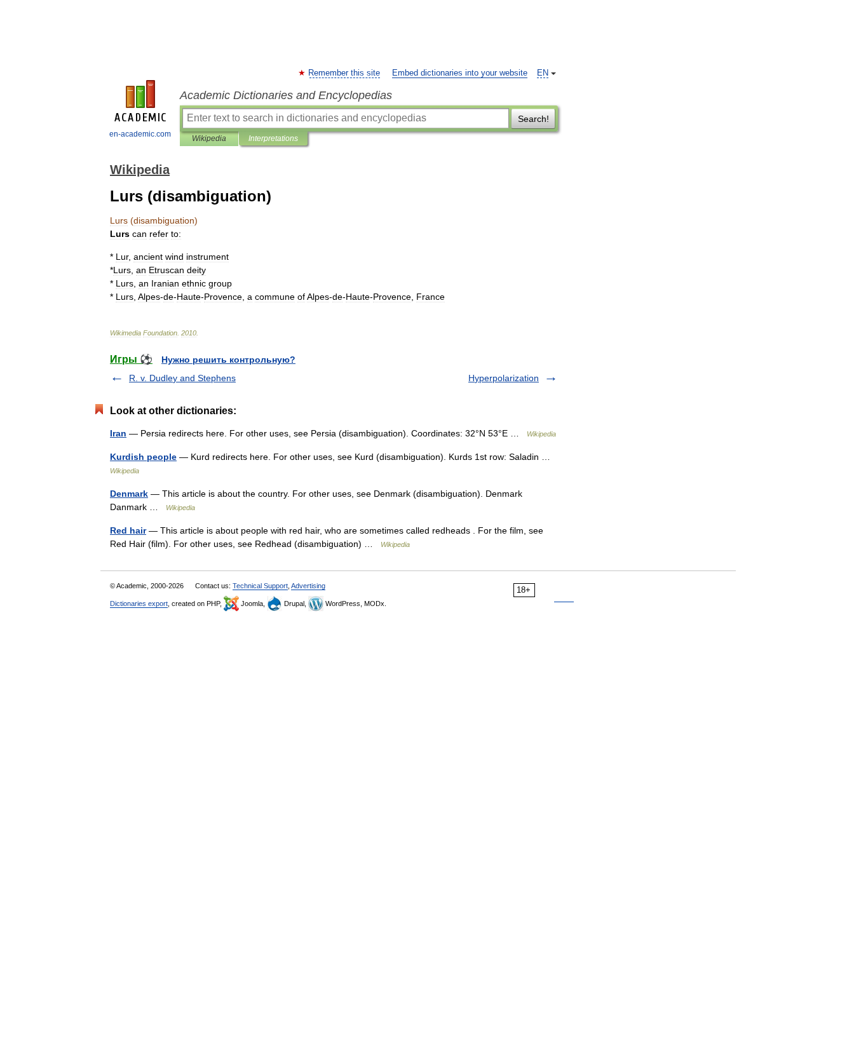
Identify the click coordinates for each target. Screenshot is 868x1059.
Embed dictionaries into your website (459, 73)
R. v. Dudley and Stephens (182, 378)
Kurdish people (143, 457)
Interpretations (273, 138)
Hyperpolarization (503, 378)
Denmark (129, 494)
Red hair (128, 530)
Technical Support (260, 586)
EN (542, 73)
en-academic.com (140, 134)
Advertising (308, 586)
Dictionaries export (139, 603)
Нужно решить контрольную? (228, 359)
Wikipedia (209, 138)
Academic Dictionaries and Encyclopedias (286, 95)
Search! (533, 119)
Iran (118, 433)
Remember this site (344, 73)
